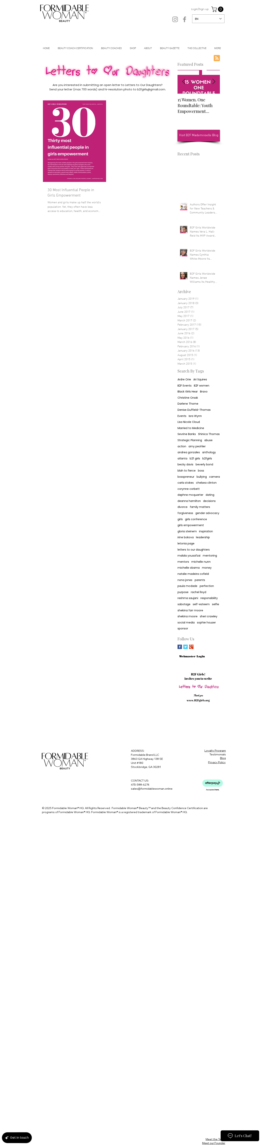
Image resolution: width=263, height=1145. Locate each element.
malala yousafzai (189, 556)
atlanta (182, 458)
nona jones (185, 580)
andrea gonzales (189, 452)
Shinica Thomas (209, 434)
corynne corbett (189, 489)
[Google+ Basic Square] (191, 647)
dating (210, 495)
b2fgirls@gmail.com (151, 89)
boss (201, 470)
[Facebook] (184, 19)
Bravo (204, 391)
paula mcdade (187, 586)
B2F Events (185, 386)
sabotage (184, 604)
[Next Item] (213, 82)
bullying (202, 477)
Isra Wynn (195, 416)
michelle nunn (201, 562)
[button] (218, 9)
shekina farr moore (190, 610)
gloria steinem (187, 531)
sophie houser (206, 622)
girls (180, 519)
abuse (208, 440)
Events (182, 416)
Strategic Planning (190, 440)
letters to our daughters (194, 550)
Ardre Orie (184, 379)
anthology (209, 452)
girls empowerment (191, 525)
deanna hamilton (189, 501)
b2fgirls (207, 458)
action (182, 446)
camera (214, 477)
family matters (200, 507)
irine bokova (186, 537)
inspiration (206, 531)
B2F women (201, 386)
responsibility (209, 598)
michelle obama (189, 568)
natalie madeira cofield (193, 574)
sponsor (183, 628)
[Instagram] (175, 19)
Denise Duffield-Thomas (194, 410)
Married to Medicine (191, 428)
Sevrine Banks (187, 434)
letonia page (186, 543)
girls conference (196, 519)
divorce (183, 507)
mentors (183, 562)
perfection (207, 586)
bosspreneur (186, 477)
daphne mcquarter (190, 495)
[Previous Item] (183, 82)
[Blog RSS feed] (217, 58)
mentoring (210, 556)
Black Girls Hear (188, 391)
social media (186, 622)
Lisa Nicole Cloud (189, 422)
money (207, 568)
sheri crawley (208, 616)
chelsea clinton (206, 483)
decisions (209, 501)
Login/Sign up (200, 9)
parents (200, 580)
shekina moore (188, 616)
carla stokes (186, 483)
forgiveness (185, 513)
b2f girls (195, 458)
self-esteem (201, 604)
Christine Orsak (188, 398)
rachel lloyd (198, 592)
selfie (215, 604)
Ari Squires (200, 379)
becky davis (185, 464)
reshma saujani (188, 598)
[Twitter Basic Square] (185, 647)
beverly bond (204, 464)
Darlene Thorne (188, 404)
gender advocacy (207, 513)
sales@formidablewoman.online (152, 788)
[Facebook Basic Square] (180, 647)
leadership (203, 537)
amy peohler (197, 446)
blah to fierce (187, 470)
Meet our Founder (213, 1143)
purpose (183, 592)
